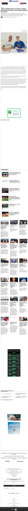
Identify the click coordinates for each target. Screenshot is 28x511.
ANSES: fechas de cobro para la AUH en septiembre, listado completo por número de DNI (23, 285)
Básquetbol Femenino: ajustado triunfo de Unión (14, 205)
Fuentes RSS (14, 475)
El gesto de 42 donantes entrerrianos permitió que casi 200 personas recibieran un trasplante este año (14, 265)
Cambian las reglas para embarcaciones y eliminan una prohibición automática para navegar (23, 304)
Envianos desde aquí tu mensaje (14, 468)
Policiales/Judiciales (12, 288)
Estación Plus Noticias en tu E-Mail (14, 479)
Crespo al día (20, 249)
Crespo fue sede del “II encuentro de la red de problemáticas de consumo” (4, 265)
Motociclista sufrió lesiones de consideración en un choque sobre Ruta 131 (22, 265)
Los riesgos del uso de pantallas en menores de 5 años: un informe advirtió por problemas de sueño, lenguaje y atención (23, 324)
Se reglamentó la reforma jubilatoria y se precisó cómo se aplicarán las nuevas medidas (4, 285)
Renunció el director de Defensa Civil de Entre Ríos (13, 323)
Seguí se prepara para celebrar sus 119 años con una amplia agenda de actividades (21, 394)
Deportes (2, 7)
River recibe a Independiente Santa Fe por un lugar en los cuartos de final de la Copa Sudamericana (14, 213)
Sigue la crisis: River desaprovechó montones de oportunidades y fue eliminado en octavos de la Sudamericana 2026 (14, 198)
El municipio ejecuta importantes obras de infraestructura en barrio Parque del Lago (5, 303)
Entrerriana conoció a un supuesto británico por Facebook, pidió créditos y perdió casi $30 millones (4, 324)
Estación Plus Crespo (6, 17)
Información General (21, 307)
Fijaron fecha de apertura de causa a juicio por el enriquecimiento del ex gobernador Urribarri (13, 285)
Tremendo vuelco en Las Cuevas (13, 226)
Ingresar (14, 476)
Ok (15, 509)
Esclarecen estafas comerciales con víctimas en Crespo (22, 226)
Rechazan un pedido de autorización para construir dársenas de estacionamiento (7, 397)
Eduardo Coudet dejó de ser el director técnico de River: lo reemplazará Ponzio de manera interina (14, 189)
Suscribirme (14, 485)
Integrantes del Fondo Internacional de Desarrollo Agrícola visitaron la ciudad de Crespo (23, 246)
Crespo (25, 228)
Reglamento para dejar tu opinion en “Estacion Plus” (14, 469)
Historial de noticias (14, 474)
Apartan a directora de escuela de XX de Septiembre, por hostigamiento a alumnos (5, 227)
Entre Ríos (16, 268)
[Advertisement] (14, 24)
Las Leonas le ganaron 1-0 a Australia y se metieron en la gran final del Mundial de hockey (14, 181)
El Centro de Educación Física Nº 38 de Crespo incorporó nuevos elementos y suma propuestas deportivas (14, 246)
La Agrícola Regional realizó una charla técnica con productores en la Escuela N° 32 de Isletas (13, 304)
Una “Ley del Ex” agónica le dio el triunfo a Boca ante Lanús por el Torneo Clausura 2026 (15, 173)
